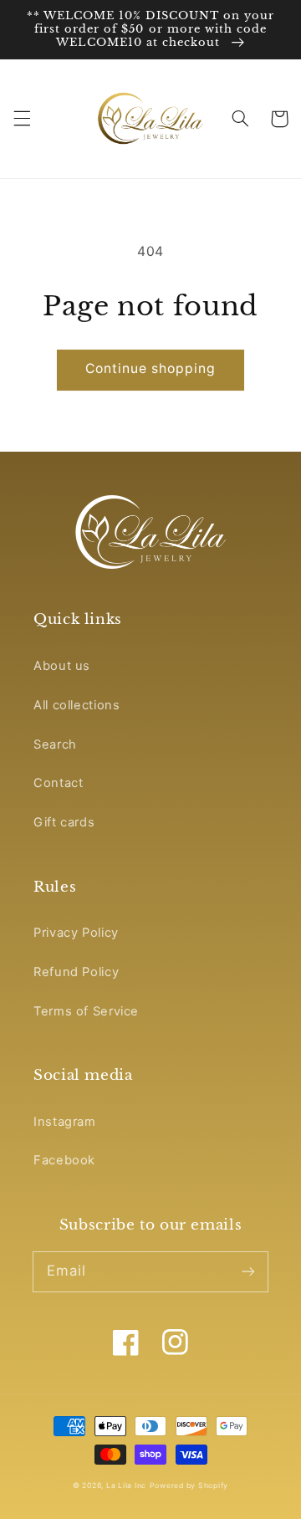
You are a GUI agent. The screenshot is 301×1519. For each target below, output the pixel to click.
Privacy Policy (76, 932)
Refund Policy (76, 971)
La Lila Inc (126, 1485)
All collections (76, 705)
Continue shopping (151, 368)
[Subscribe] (248, 1271)
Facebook (64, 1160)
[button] (22, 119)
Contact (58, 782)
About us (61, 665)
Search (55, 744)
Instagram (64, 1121)
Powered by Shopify (189, 1485)
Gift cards (63, 822)
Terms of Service (86, 1011)
